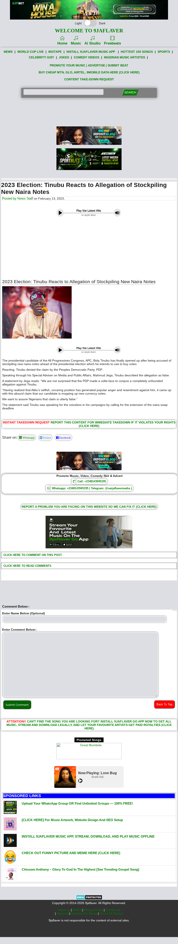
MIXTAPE (55, 51)
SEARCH (130, 92)
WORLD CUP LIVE (30, 51)
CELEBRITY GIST (41, 57)
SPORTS (164, 51)
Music (76, 43)
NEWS (8, 51)
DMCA (77, 910)
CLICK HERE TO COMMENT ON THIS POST (32, 555)
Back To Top (164, 704)
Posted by (9, 198)
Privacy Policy (94, 910)
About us (64, 910)
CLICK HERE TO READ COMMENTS (27, 565)
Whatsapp (28, 437)
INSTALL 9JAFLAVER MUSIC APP (90, 51)
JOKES (64, 57)
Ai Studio (92, 43)
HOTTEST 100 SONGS (137, 51)
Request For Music (84, 913)
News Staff (25, 198)
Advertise (62, 913)
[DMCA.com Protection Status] (89, 899)
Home (62, 43)
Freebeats (112, 43)
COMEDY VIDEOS (86, 57)
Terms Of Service (111, 913)
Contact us (112, 910)
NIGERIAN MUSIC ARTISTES (124, 57)
